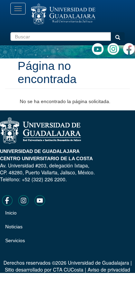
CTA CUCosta (68, 269)
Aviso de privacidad (109, 269)
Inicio (11, 213)
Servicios (15, 240)
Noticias (13, 226)
